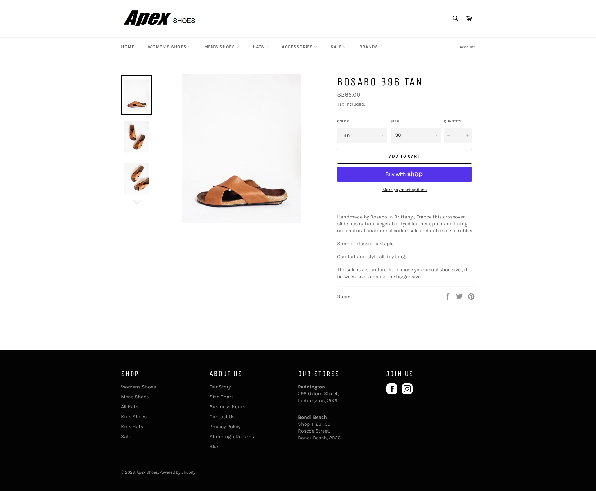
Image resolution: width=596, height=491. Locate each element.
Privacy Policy (225, 426)
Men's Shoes (220, 46)
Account (467, 46)
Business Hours (227, 407)
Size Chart (221, 397)
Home (127, 46)
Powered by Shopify (177, 472)
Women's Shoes (167, 46)
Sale (337, 46)
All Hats (129, 407)
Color (343, 121)
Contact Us (222, 417)
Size (395, 121)
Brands (368, 46)
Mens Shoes (135, 397)
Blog (214, 446)
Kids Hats (132, 426)
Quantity (452, 121)
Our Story (220, 387)
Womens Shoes (138, 387)
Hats (259, 46)
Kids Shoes (134, 417)
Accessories (298, 46)
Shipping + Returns (232, 436)
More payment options (404, 189)
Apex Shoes (147, 472)
